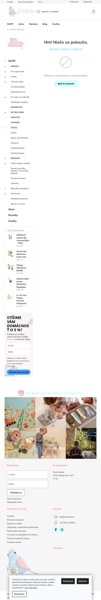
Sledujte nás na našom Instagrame (54, 393)
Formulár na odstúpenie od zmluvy (22, 534)
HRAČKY (15, 66)
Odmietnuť (68, 581)
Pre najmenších (17, 71)
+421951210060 (67, 522)
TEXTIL (14, 127)
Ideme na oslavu (18, 204)
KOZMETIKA (17, 107)
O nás (55, 479)
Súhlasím (83, 581)
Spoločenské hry (18, 92)
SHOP (12, 61)
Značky (12, 221)
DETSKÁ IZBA (17, 112)
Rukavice (15, 143)
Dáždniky (15, 183)
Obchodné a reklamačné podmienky (22, 527)
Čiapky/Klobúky (17, 148)
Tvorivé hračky (17, 81)
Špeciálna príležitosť (20, 188)
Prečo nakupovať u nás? (63, 475)
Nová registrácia (14, 498)
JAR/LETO (15, 117)
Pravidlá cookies (14, 542)
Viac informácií (30, 587)
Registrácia (87, 2)
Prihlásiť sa (15, 492)
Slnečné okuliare (18, 178)
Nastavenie (19, 594)
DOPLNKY (15, 158)
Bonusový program (25, 2)
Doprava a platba (14, 523)
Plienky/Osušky (17, 153)
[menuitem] (10, 24)
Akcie (11, 209)
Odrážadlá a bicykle (19, 102)
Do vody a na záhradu (20, 97)
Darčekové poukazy (19, 198)
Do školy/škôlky (18, 86)
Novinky (13, 215)
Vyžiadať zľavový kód (18, 372)
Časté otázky (58, 472)
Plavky (14, 132)
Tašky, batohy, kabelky (20, 163)
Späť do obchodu (66, 83)
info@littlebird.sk (67, 517)
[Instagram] (62, 530)
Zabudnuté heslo (14, 502)
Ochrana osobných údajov (18, 538)
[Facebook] (56, 530)
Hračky (14, 76)
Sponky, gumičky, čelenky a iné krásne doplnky (20, 171)
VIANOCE (15, 122)
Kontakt (10, 2)
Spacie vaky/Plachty (19, 137)
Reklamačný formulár (16, 531)
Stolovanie (15, 193)
